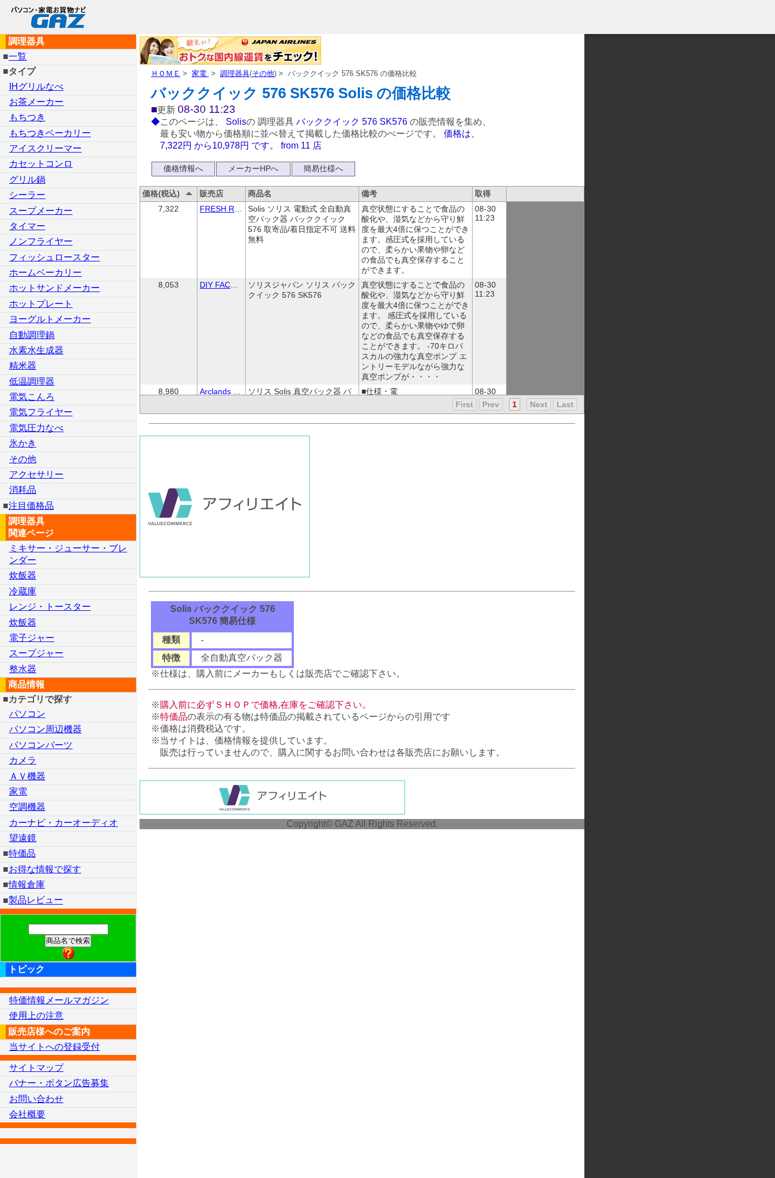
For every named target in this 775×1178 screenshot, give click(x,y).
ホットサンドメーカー (54, 288)
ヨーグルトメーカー (50, 319)
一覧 (18, 56)
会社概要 (27, 1114)
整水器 (22, 669)
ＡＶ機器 (27, 776)
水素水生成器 (36, 350)
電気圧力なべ (36, 428)
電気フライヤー (41, 412)
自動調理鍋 (31, 335)
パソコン (27, 714)
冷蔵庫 (22, 591)
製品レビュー (36, 900)
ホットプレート (41, 304)
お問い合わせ (36, 1099)
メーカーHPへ (253, 168)
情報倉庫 (27, 884)
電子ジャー (31, 638)
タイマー (27, 226)
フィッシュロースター (54, 257)
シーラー (27, 195)
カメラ (22, 760)
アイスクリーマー (45, 148)
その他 (263, 73)
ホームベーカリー (45, 272)
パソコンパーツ (41, 745)
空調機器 (27, 807)
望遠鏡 (22, 838)
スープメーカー (41, 211)
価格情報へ (183, 168)
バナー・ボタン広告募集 (59, 1083)
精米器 (22, 365)
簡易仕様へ (323, 168)
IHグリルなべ (36, 86)
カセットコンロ (41, 163)
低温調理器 (31, 381)
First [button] (464, 404)
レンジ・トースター (50, 606)
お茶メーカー (36, 102)
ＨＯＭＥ (165, 73)
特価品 (22, 853)
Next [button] (538, 404)
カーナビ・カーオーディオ (63, 822)
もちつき (27, 117)
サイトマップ (36, 1068)
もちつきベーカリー (50, 133)
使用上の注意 (36, 1015)
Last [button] (565, 404)
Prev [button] (490, 404)
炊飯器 (22, 575)
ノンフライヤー (41, 241)
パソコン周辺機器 (45, 729)
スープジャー (36, 653)
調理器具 (235, 73)
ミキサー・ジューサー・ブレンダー (68, 554)
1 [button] (514, 404)
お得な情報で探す (45, 869)
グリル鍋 (27, 179)
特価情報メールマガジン (59, 1000)
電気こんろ (31, 397)
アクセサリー (36, 474)
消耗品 (22, 490)
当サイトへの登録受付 (54, 1047)
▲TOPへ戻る (726, 1154)
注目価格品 (31, 505)
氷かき (22, 443)
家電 (200, 73)
